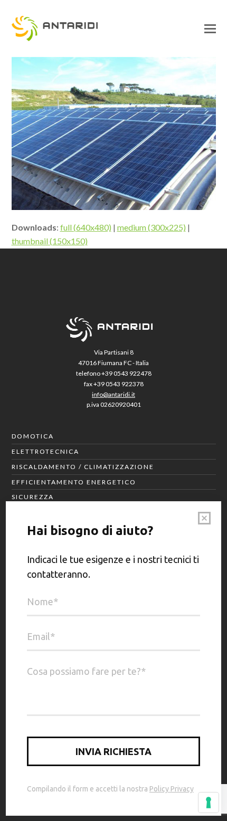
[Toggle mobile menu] (210, 28)
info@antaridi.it (113, 394)
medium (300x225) (151, 227)
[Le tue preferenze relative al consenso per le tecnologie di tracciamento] (208, 803)
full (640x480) (85, 227)
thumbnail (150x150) (50, 241)
